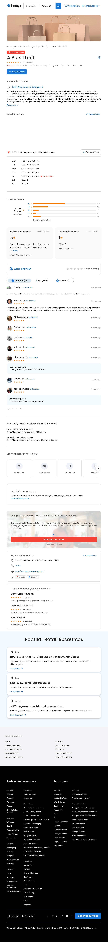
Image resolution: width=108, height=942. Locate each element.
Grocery (59, 741)
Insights (10, 855)
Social (9, 826)
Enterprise (28, 798)
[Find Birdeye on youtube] (67, 916)
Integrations (12, 881)
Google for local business (34, 808)
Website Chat (29, 831)
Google (22, 577)
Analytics (10, 877)
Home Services (30, 881)
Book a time (59, 806)
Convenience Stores (14, 757)
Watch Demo (59, 802)
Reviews (10, 798)
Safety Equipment (12, 745)
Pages (9, 806)
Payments (11, 838)
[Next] (97, 468)
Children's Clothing (64, 757)
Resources (58, 810)
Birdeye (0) (64, 280)
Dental (26, 869)
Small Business (30, 794)
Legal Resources (60, 841)
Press (56, 818)
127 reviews (28, 62)
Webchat (10, 822)
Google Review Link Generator (84, 816)
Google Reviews (30, 835)
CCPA (59, 928)
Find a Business (78, 824)
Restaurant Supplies (14, 749)
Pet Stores (60, 749)
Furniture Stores (62, 745)
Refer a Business (79, 835)
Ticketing (10, 863)
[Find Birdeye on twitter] (52, 916)
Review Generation (31, 816)
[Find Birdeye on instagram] (62, 916)
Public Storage (29, 893)
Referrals (10, 802)
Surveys (10, 851)
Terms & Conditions (15, 928)
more (15, 250)
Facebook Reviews (31, 843)
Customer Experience (32, 851)
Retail (22, 47)
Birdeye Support (78, 831)
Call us (18, 566)
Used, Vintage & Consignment (41, 47)
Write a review (72, 5)
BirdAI (9, 873)
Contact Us (58, 845)
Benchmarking (13, 859)
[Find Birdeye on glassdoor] (71, 916)
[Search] (58, 6)
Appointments (13, 830)
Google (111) (43, 280)
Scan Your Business (80, 820)
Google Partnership (11, 886)
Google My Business (32, 839)
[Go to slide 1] (53, 534)
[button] (21, 409)
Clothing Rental (11, 753)
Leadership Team (61, 798)
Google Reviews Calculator (83, 808)
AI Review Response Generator (84, 812)
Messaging (11, 848)
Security (40, 928)
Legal (26, 885)
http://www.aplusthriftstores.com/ (29, 571)
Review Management (32, 812)
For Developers (78, 827)
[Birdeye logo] (14, 6)
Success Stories (60, 830)
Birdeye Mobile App (14, 891)
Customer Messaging (32, 824)
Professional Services (80, 798)
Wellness (27, 904)
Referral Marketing (31, 827)
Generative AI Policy (71, 928)
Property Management (33, 889)
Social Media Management (34, 855)
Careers (57, 826)
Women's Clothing (63, 753)
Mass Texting (12, 834)
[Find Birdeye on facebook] (48, 916)
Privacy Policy (30, 928)
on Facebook (27, 287)
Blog (56, 814)
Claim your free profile (53, 539)
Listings (10, 794)
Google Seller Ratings (12, 811)
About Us (57, 794)
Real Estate (28, 897)
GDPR (47, 928)
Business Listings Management (36, 847)
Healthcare (28, 877)
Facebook (35, 577)
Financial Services (31, 873)
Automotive (29, 865)
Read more (11, 105)
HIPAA (53, 928)
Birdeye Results (60, 838)
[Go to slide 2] (54, 534)
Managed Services (79, 794)
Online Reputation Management (37, 820)
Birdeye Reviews (60, 834)
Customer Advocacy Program (84, 839)
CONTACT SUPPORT (88, 916)
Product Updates (61, 822)
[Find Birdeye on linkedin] (57, 916)
